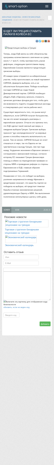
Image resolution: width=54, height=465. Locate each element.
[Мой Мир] (45, 40)
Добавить (45, 323)
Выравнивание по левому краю (18, 269)
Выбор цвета (32, 269)
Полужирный (5, 269)
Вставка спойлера (45, 269)
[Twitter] (39, 40)
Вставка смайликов (28, 269)
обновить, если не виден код (16, 307)
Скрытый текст (36, 269)
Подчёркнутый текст (11, 269)
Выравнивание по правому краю (25, 269)
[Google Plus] (48, 40)
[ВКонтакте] (37, 40)
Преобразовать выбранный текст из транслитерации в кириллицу (42, 269)
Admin (6, 210)
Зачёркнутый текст (14, 269)
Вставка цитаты (39, 269)
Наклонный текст (8, 269)
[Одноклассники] (42, 40)
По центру (21, 269)
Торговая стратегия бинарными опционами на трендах (22, 231)
